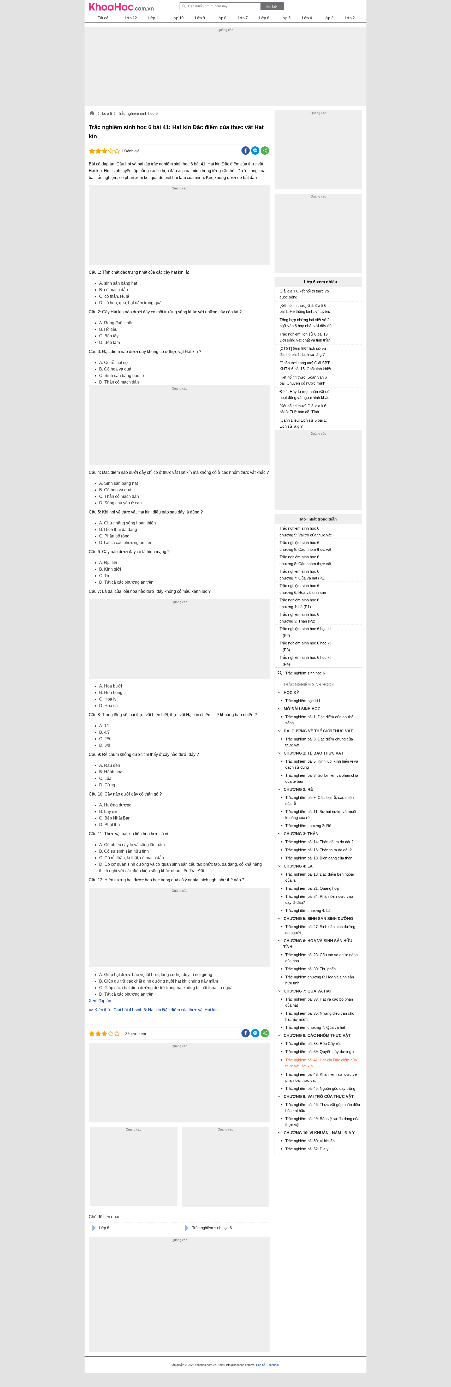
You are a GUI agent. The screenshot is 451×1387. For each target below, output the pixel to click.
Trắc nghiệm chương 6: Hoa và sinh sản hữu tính (319, 980)
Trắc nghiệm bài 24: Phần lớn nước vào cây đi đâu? (319, 899)
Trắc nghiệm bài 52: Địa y (307, 1149)
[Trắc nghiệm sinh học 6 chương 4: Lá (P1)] (281, 602)
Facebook (273, 1364)
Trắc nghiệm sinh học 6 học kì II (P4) (305, 660)
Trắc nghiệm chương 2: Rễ (308, 825)
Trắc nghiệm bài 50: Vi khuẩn (310, 1141)
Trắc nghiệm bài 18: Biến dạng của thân (318, 858)
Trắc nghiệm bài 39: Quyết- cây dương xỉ (320, 1051)
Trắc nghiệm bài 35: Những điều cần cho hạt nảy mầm (319, 1016)
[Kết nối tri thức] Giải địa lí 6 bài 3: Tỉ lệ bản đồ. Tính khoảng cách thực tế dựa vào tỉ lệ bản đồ (305, 409)
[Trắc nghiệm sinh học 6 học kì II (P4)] (281, 659)
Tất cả (103, 18)
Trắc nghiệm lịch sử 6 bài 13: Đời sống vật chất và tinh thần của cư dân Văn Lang (305, 338)
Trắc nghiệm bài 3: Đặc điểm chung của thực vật (319, 742)
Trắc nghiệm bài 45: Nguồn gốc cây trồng (320, 1088)
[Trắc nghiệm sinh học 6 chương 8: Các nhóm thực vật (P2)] (281, 559)
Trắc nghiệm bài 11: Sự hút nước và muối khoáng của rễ (320, 814)
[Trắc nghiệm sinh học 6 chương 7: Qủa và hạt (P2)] (281, 573)
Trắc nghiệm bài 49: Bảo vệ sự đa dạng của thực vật (322, 1121)
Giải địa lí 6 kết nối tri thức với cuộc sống (305, 294)
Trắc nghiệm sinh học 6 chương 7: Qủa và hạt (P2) (302, 574)
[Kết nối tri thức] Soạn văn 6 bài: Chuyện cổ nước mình (303, 380)
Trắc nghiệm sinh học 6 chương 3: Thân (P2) (299, 617)
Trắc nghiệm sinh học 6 (138, 113)
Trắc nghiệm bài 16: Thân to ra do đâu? (318, 850)
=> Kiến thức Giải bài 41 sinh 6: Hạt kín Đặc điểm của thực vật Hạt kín (153, 1010)
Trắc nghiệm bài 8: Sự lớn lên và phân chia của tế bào (321, 778)
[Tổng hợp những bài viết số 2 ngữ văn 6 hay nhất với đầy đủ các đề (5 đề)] (281, 322)
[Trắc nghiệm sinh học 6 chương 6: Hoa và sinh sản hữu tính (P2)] (281, 588)
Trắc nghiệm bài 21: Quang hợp (312, 888)
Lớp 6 (107, 113)
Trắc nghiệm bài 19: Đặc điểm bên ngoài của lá (319, 877)
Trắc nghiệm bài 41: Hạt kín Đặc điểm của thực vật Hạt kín (321, 1063)
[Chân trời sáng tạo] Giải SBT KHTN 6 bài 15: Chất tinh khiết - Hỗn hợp (305, 366)
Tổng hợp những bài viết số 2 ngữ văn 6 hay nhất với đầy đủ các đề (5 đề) (305, 323)
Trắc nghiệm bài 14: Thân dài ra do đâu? (319, 842)
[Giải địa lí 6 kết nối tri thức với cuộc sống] (281, 293)
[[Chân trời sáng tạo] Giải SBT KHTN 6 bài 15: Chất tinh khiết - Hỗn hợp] (281, 365)
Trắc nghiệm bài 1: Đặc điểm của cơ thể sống (319, 720)
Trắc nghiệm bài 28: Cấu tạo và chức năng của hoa (321, 958)
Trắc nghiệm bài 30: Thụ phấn (310, 969)
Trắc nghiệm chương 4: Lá (307, 910)
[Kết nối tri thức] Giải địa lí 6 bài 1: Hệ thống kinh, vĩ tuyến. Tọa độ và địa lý (305, 309)
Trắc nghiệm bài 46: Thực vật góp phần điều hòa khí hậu (322, 1107)
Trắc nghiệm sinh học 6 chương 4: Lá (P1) (299, 603)
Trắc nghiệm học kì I (302, 700)
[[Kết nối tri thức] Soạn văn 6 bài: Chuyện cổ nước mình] (281, 379)
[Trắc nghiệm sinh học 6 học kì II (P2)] (281, 631)
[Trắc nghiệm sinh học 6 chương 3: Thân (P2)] (281, 616)
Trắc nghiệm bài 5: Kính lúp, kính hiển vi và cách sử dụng (321, 764)
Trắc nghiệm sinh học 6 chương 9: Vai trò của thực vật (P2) (305, 531)
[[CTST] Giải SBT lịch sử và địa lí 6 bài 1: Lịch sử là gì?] (281, 351)
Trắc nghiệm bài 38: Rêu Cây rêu (313, 1043)
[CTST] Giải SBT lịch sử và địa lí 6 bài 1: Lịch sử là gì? (303, 351)
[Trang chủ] (121, 6)
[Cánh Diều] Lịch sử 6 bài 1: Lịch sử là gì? (303, 423)
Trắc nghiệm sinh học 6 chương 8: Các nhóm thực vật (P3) (305, 546)
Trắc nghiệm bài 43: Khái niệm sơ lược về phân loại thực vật (321, 1077)
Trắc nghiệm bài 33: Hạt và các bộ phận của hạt (319, 1002)
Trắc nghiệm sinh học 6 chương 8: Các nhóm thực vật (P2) (305, 560)
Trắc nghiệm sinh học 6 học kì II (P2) (305, 632)
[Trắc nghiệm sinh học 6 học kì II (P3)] (281, 645)
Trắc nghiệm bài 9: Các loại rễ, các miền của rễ (319, 800)
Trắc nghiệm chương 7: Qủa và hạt (315, 1027)
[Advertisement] (225, 69)
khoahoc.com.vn (92, 114)
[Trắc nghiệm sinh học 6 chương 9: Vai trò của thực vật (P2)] (281, 530)
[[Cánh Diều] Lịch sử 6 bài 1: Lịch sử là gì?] (281, 423)
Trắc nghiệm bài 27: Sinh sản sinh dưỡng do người (320, 929)
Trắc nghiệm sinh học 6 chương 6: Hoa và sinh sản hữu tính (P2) (303, 589)
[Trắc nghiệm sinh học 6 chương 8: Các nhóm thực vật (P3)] (281, 545)
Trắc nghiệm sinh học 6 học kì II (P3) (305, 646)
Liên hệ (260, 1364)
